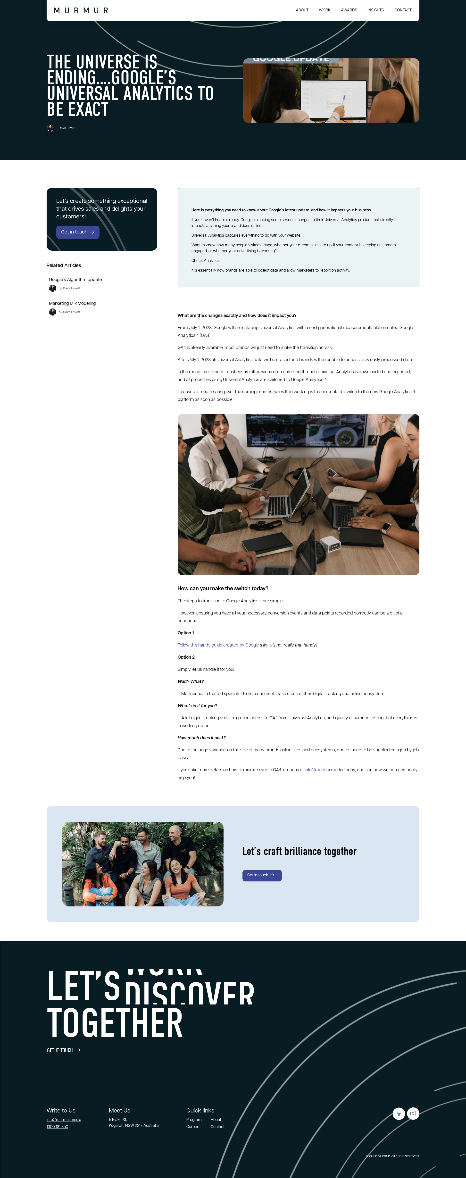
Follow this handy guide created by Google (218, 645)
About (302, 10)
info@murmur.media (324, 770)
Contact (403, 10)
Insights (376, 10)
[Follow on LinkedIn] (399, 1113)
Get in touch (74, 232)
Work (325, 10)
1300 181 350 (57, 1127)
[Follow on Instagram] (413, 1113)
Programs (194, 1120)
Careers (193, 1127)
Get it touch (60, 1050)
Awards (349, 10)
